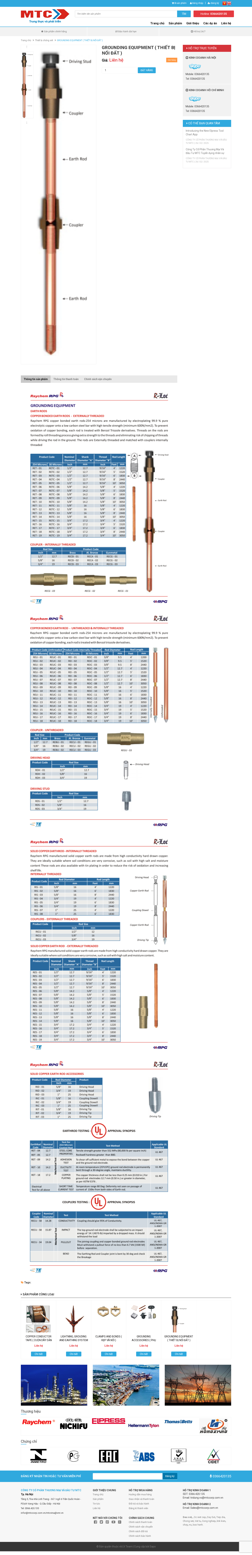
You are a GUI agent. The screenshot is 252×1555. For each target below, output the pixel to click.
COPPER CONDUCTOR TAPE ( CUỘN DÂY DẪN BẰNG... (38, 1340)
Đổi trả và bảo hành (139, 1503)
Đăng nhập (197, 3)
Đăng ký (214, 3)
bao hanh (198, 1524)
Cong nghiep (209, 1521)
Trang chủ (98, 1494)
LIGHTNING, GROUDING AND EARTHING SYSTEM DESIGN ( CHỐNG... (73, 1340)
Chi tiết (39, 1354)
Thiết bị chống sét (44, 40)
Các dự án (210, 23)
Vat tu (198, 1521)
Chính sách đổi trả (138, 1531)
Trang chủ (157, 23)
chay (185, 1524)
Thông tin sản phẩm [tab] (36, 379)
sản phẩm (181, 3)
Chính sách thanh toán (140, 1522)
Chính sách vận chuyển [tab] (98, 379)
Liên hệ (96, 1508)
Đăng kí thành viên (138, 1508)
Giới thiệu (192, 23)
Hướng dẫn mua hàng (140, 1494)
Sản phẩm (175, 23)
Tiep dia (220, 1517)
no (190, 1524)
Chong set (188, 1521)
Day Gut (211, 1517)
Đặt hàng (147, 70)
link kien (221, 1521)
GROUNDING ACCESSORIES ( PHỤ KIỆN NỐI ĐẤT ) (144, 1340)
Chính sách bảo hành (140, 1536)
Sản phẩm (98, 1499)
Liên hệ (226, 23)
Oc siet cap (200, 1517)
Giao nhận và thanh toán (141, 1499)
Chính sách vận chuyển (141, 1526)
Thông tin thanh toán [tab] (66, 379)
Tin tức (96, 1503)
